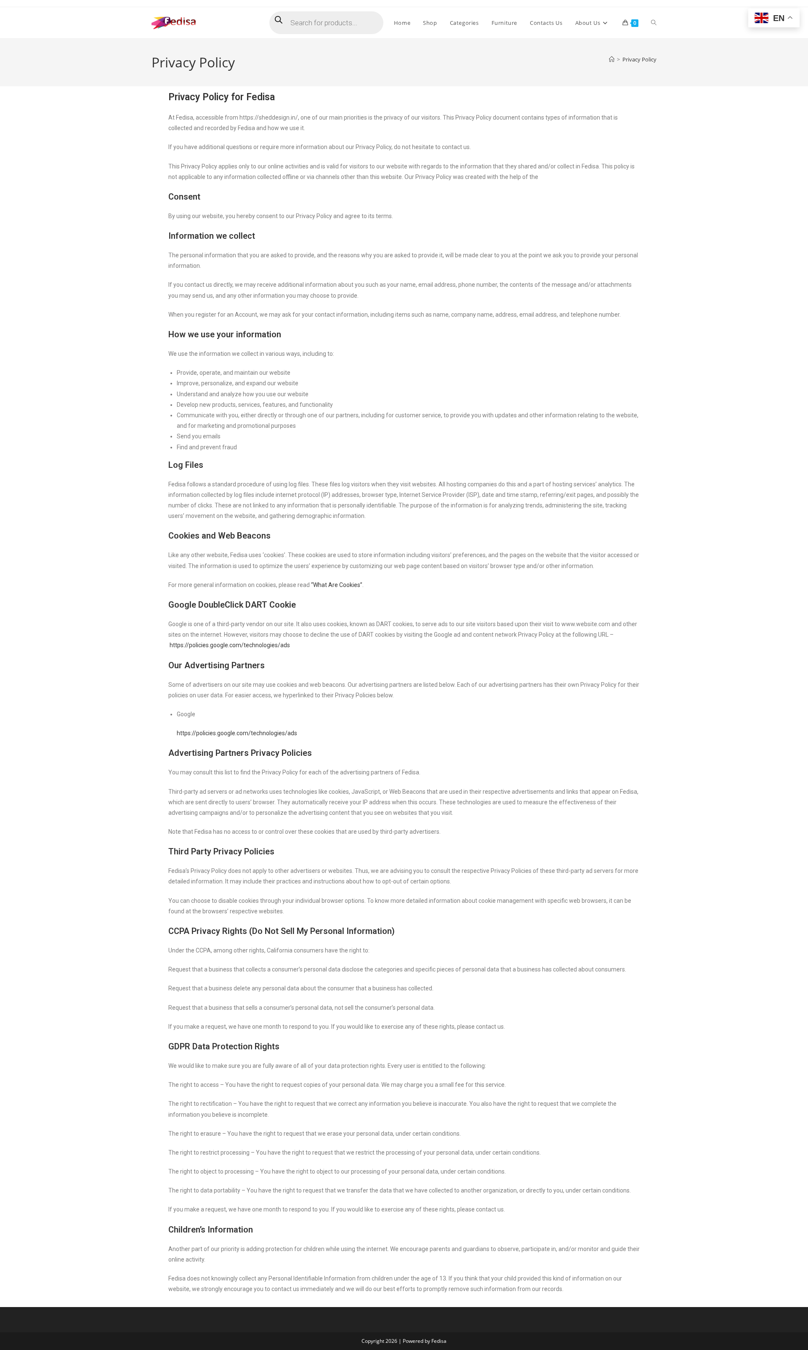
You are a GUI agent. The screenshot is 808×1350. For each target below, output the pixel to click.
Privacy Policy (639, 59)
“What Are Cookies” (336, 585)
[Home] (611, 59)
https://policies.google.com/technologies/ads (230, 645)
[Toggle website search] (654, 22)
